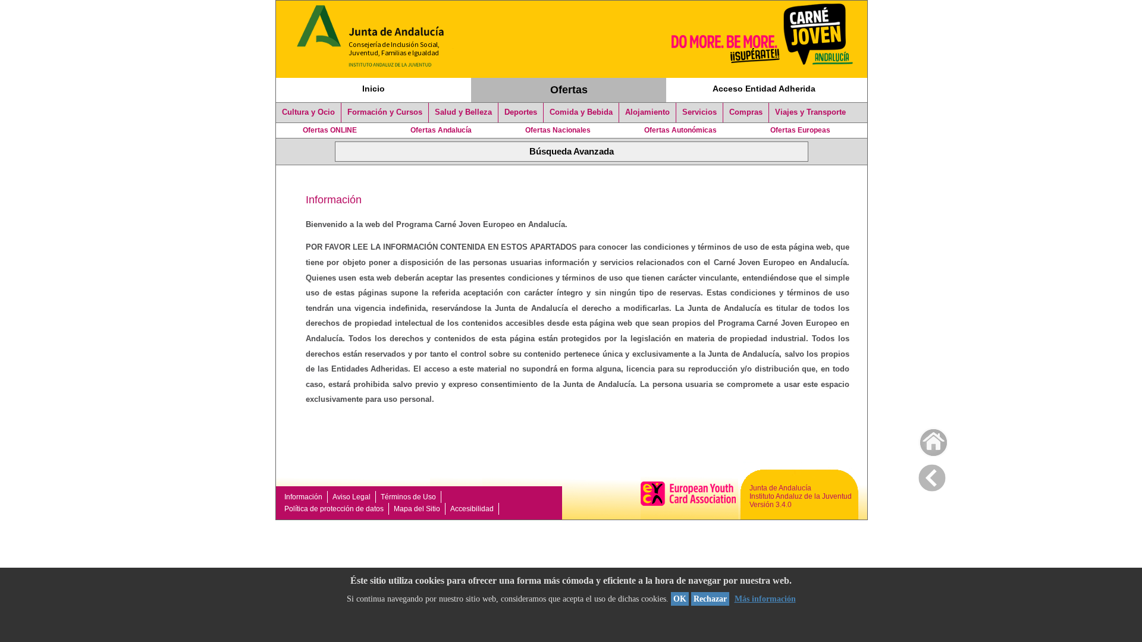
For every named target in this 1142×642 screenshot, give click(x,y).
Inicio (373, 88)
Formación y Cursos (384, 112)
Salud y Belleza (463, 112)
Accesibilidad (472, 508)
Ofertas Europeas (800, 130)
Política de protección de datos (334, 508)
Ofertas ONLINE (330, 130)
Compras (746, 112)
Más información (765, 598)
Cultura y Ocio (308, 112)
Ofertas (569, 90)
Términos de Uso (408, 497)
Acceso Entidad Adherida (764, 88)
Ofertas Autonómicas (680, 130)
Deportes (520, 112)
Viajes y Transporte (810, 112)
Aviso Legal (351, 497)
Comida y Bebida (581, 112)
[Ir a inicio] (925, 439)
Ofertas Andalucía (441, 130)
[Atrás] (932, 475)
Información (303, 497)
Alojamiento (647, 112)
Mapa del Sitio (417, 508)
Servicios (699, 112)
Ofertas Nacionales (558, 130)
